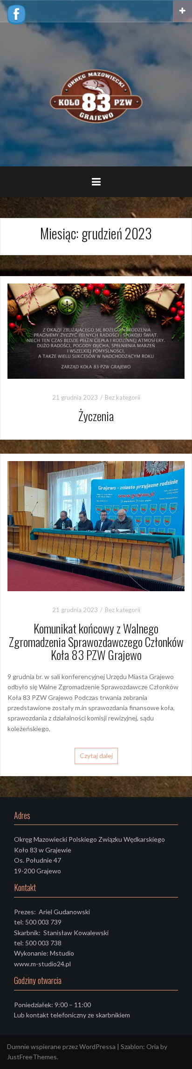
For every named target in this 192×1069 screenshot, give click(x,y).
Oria (152, 1046)
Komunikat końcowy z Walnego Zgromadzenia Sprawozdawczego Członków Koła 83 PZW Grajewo (96, 641)
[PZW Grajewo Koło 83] (96, 94)
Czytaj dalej (96, 755)
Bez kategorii (122, 397)
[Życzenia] (96, 330)
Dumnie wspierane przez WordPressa (61, 1046)
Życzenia (96, 416)
